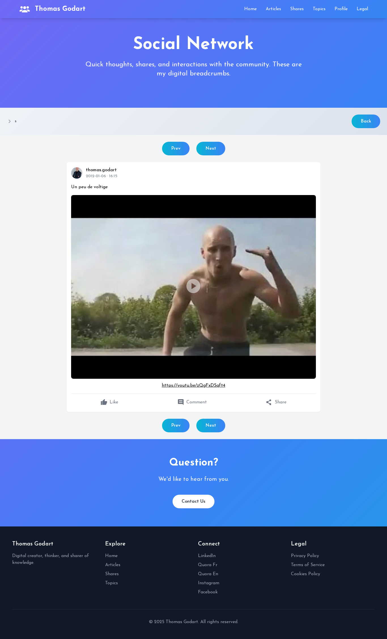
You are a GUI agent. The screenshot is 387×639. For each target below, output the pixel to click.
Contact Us (193, 501)
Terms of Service (308, 565)
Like (109, 402)
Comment (192, 402)
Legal (362, 9)
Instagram (208, 583)
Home (250, 9)
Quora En (208, 574)
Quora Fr (207, 565)
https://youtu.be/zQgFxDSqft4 (193, 385)
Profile (341, 9)
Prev (175, 148)
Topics (319, 9)
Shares (297, 9)
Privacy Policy (305, 556)
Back (366, 121)
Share (276, 402)
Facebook (208, 592)
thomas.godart (101, 170)
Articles (273, 9)
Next (210, 148)
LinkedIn (207, 556)
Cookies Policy (305, 574)
